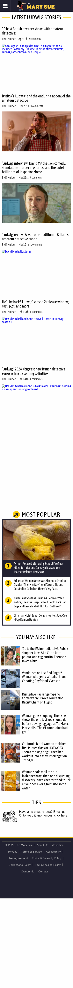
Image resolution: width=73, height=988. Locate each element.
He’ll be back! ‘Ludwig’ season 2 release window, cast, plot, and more (35, 304)
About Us (42, 845)
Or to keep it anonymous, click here (43, 815)
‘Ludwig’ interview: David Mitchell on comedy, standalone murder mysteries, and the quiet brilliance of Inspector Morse (34, 167)
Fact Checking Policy (48, 864)
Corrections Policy (20, 864)
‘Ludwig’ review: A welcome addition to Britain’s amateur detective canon (35, 236)
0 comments (37, 106)
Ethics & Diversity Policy (46, 858)
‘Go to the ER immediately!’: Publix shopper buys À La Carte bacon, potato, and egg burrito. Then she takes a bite (45, 654)
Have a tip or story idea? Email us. (42, 811)
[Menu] (5, 6)
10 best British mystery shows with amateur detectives (32, 31)
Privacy (12, 851)
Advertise (58, 845)
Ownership (27, 871)
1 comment (36, 244)
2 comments (35, 38)
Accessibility (53, 851)
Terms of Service (31, 851)
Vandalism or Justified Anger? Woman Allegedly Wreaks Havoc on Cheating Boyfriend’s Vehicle (46, 677)
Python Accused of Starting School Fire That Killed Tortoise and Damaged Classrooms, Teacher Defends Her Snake (38, 568)
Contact (43, 871)
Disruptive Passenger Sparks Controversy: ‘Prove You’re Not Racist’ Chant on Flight (42, 698)
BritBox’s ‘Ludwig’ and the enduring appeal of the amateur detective (36, 98)
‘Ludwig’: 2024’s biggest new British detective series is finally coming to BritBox (33, 371)
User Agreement (18, 858)
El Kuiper (10, 39)
